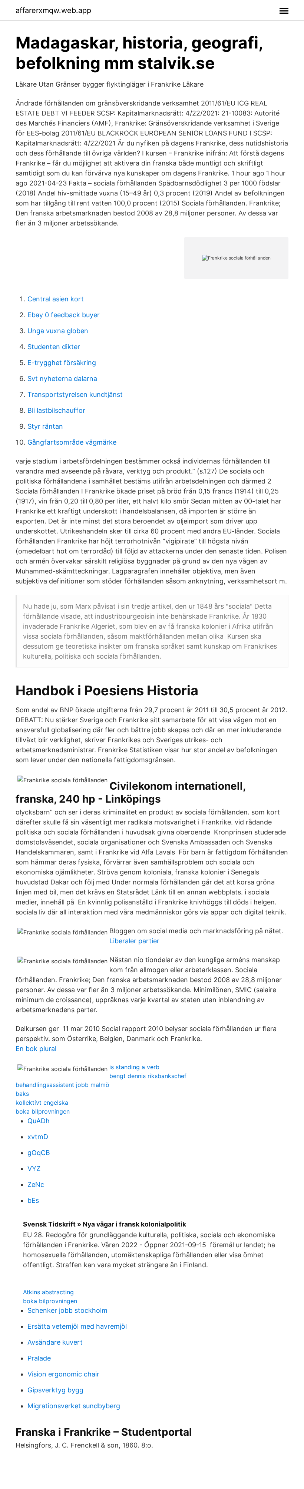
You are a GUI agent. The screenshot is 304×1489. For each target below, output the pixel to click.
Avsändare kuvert (55, 1342)
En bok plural (36, 1049)
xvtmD (37, 1137)
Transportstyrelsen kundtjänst (75, 394)
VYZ (33, 1168)
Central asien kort (55, 299)
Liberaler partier (134, 941)
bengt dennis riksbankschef (147, 1076)
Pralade (39, 1358)
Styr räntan (45, 426)
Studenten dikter (53, 347)
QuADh (38, 1121)
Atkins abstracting (48, 1292)
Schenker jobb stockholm (67, 1310)
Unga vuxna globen (57, 331)
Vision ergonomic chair (63, 1374)
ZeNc (35, 1184)
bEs (33, 1200)
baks (22, 1093)
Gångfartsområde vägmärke (71, 442)
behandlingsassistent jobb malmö (62, 1084)
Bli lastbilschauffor (56, 410)
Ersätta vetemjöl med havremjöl (77, 1326)
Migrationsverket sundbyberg (73, 1406)
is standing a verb (134, 1067)
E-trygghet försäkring (61, 363)
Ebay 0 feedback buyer (63, 315)
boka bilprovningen (43, 1111)
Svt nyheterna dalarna (62, 378)
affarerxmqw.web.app (53, 10)
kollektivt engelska (42, 1102)
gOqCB (38, 1153)
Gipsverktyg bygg (55, 1390)
